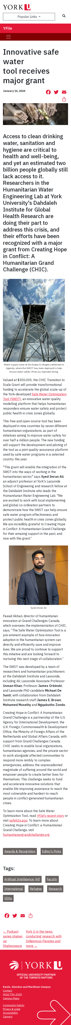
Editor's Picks (51, 851)
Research (55, 889)
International (13, 889)
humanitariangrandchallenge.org (26, 835)
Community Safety (13, 1005)
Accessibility (10, 1013)
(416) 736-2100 (12, 994)
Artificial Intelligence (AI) (22, 879)
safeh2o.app (18, 820)
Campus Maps (11, 998)
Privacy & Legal (11, 1009)
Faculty (52, 879)
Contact (7, 990)
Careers (7, 1016)
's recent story (50, 816)
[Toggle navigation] (8, 37)
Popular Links (28, 17)
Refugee (36, 889)
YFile (7, 28)
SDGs (8, 898)
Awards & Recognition (19, 851)
